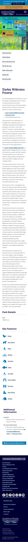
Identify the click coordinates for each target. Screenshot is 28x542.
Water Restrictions (7, 490)
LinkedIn (13, 497)
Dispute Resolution (7, 470)
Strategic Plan (6, 486)
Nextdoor (23, 497)
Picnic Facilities (12, 380)
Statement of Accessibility (9, 484)
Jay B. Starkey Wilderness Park (14, 113)
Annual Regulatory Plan (8, 464)
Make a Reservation (7, 70)
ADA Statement (6, 462)
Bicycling (10, 355)
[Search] (24, 459)
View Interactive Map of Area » (15, 443)
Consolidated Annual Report (9, 468)
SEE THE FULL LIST (18, 3)
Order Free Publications (8, 476)
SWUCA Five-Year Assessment (10, 488)
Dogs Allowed (11, 342)
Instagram (17, 497)
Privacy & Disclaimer (7, 478)
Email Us (6, 506)
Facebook (4, 497)
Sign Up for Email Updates (10, 504)
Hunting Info (5, 75)
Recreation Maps (6, 79)
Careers (4, 466)
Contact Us (6, 514)
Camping (10, 399)
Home (3, 18)
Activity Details (6, 57)
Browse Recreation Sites (8, 62)
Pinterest (10, 497)
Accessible (10, 374)
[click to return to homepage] (10, 522)
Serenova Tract (10, 115)
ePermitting (5, 472)
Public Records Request (8, 480)
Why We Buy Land (6, 66)
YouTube (7, 497)
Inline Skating (11, 392)
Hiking (9, 349)
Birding (9, 336)
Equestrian (10, 361)
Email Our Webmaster (9, 509)
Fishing (9, 367)
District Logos (7, 511)
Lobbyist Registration (8, 474)
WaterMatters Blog (8, 500)
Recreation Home (6, 53)
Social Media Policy (7, 482)
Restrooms (10, 386)
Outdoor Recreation (12, 18)
